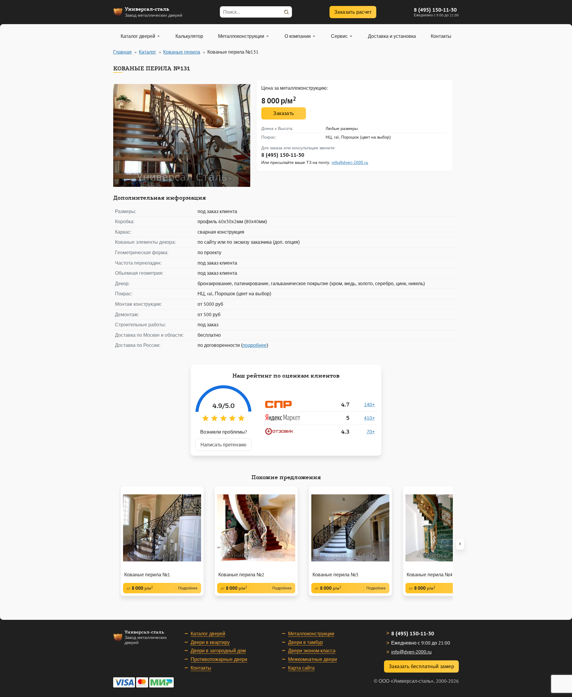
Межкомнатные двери (312, 659)
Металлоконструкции (311, 634)
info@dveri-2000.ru (350, 162)
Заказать (283, 113)
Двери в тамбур (305, 642)
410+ (369, 418)
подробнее (255, 345)
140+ (369, 404)
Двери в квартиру (210, 642)
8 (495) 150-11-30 (435, 9)
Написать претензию (223, 445)
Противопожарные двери (219, 659)
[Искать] (286, 12)
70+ (371, 431)
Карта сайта (301, 668)
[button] (460, 544)
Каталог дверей (208, 634)
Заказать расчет (353, 12)
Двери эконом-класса (311, 650)
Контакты (201, 668)
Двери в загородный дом (218, 650)
